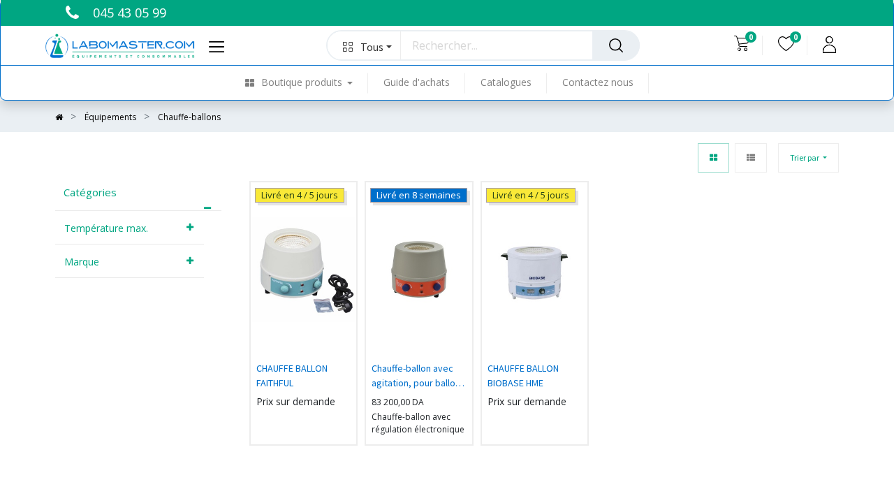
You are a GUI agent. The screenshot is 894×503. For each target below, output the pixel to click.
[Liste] (751, 158)
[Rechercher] (616, 45)
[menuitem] (307, 83)
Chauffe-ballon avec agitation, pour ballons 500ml (418, 377)
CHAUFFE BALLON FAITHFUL (292, 375)
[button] (364, 45)
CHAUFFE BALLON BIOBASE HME (523, 375)
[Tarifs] (713, 158)
